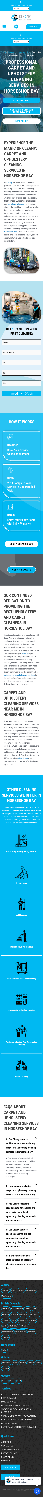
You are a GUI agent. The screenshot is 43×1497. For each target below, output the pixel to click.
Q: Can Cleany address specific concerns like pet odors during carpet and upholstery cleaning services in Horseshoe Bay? (21, 1238)
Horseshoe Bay (24, 52)
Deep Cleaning (21, 883)
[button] (4, 26)
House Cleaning (21, 1076)
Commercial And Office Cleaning (21, 1010)
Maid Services (21, 915)
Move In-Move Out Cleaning (21, 947)
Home (4, 52)
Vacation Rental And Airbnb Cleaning (21, 978)
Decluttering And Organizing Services (21, 851)
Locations (12, 52)
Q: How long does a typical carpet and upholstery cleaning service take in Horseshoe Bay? (21, 1190)
